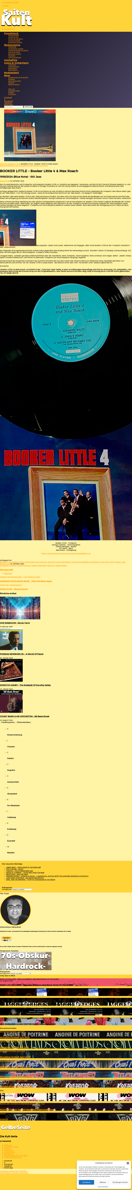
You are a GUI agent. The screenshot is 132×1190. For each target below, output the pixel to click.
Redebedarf (11, 72)
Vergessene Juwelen (15, 49)
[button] (128, 1163)
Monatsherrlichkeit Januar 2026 (16, 1086)
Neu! (7, 75)
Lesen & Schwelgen (16, 62)
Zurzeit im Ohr (13, 37)
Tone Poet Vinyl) (106, 562)
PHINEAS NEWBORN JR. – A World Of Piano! (21, 654)
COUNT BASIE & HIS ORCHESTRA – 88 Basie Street (24, 716)
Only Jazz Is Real (14, 52)
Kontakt (11, 92)
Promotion (12, 94)
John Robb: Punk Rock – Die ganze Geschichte (25, 878)
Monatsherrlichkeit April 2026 (15, 1057)
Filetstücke (12, 47)
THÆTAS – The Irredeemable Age (19, 871)
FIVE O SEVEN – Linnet (14, 869)
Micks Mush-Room (14, 81)
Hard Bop (39, 562)
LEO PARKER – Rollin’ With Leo (15, 995)
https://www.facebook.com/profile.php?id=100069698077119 (66, 554)
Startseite (4, 164)
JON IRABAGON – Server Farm (15, 623)
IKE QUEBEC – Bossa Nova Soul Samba (19, 1014)
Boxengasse (12, 68)
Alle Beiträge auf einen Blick (18, 77)
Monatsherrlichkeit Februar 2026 (16, 1076)
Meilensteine (12, 44)
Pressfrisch (11, 33)
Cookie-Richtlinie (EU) (13, 1157)
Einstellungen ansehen (120, 1182)
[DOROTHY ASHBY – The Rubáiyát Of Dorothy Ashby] (11, 681)
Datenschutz (9, 1152)
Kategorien (6, 889)
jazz (45, 562)
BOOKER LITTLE (6, 562)
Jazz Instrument (54, 562)
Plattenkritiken (13, 35)
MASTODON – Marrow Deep (17, 874)
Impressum (9, 1154)
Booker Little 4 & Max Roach (23, 562)
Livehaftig (10, 59)
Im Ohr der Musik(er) (15, 39)
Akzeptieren (86, 1182)
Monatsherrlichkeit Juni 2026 (14, 1037)
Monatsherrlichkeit (15, 42)
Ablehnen (103, 1182)
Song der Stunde (14, 40)
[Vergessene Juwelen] (26, 970)
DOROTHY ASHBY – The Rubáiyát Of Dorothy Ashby (25, 685)
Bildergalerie (13, 70)
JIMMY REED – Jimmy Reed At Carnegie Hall (23, 867)
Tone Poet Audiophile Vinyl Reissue (85, 562)
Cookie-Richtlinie (103, 1186)
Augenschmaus (13, 66)
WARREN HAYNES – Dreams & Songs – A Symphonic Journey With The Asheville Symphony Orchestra (47, 876)
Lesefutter (12, 65)
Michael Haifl (5, 181)
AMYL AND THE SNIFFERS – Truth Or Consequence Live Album (30, 880)
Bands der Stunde (14, 54)
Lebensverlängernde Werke (18, 50)
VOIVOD (4, 1119)
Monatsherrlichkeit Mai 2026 (14, 1047)
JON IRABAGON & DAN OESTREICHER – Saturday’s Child (28, 1024)
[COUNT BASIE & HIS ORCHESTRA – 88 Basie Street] (11, 712)
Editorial (11, 83)
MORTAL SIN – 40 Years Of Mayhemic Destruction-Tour (27, 1109)
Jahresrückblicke (14, 57)
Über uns (11, 89)
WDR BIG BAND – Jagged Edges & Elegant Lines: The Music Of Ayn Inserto (36, 1004)
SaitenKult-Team (14, 91)
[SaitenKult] (16, 26)
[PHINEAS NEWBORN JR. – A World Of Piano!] (11, 650)
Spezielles (11, 56)
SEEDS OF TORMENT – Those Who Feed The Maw (25, 873)
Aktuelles (11, 79)
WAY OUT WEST (8, 1100)
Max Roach (66, 562)
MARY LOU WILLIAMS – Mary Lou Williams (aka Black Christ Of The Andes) (36, 985)
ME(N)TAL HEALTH (14, 84)
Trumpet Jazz (120, 562)
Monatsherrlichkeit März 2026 (15, 1067)
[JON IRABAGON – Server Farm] (20, 619)
